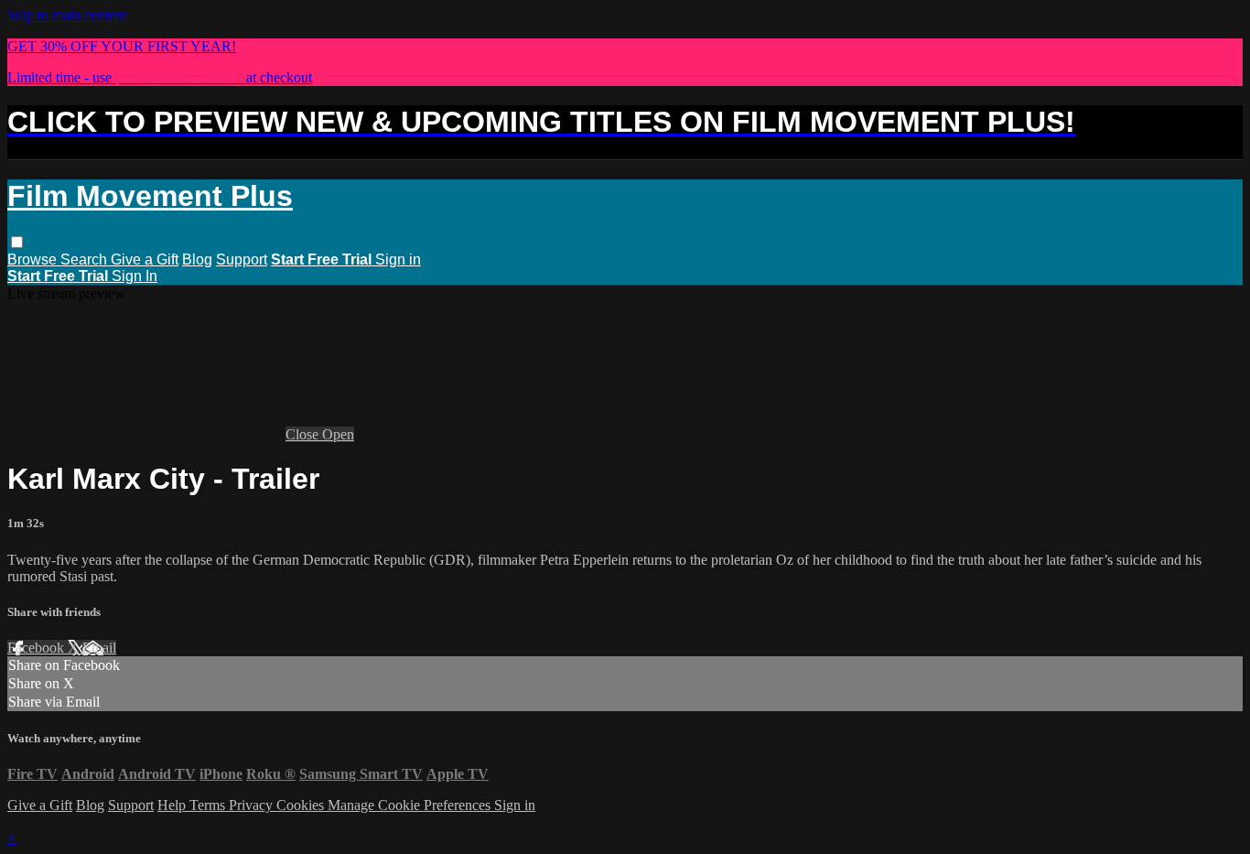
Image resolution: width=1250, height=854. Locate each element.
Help (173, 805)
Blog (197, 259)
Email (99, 647)
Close (304, 434)
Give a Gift (144, 259)
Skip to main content (66, 15)
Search (85, 259)
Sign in (398, 259)
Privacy (252, 805)
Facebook (37, 647)
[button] (17, 242)
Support (241, 259)
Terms (209, 805)
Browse (33, 259)
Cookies (302, 805)
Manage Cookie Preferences (411, 805)
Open (338, 434)
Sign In (134, 276)
